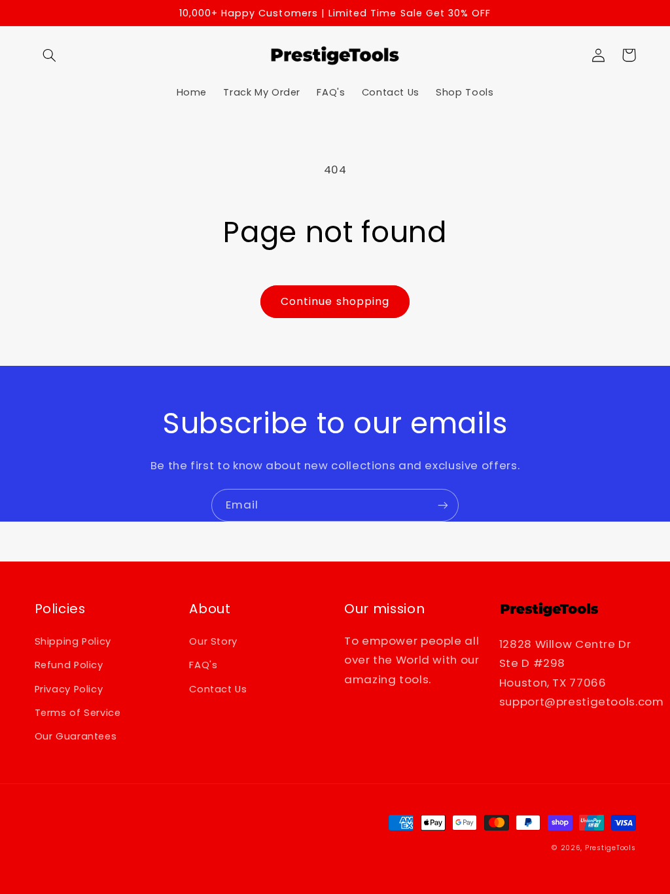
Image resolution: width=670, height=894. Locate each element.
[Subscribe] (443, 505)
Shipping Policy (73, 641)
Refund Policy (69, 664)
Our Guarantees (76, 736)
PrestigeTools (610, 848)
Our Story (213, 641)
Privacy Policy (69, 689)
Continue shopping (335, 301)
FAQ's (203, 664)
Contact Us (218, 689)
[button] (50, 55)
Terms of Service (78, 712)
